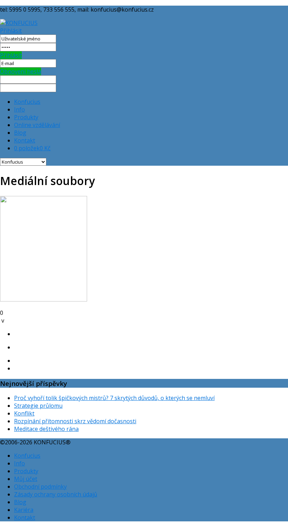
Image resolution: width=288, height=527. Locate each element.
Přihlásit (11, 30)
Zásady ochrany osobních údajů (55, 494)
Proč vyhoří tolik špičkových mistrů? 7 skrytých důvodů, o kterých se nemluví (114, 398)
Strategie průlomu (38, 405)
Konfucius (27, 102)
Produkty (26, 117)
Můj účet (25, 479)
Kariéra (23, 510)
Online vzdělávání (37, 125)
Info (19, 109)
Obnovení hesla (20, 71)
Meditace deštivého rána (46, 429)
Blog (20, 132)
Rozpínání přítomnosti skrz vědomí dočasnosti (75, 421)
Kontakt (24, 140)
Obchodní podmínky (40, 486)
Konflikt (24, 413)
